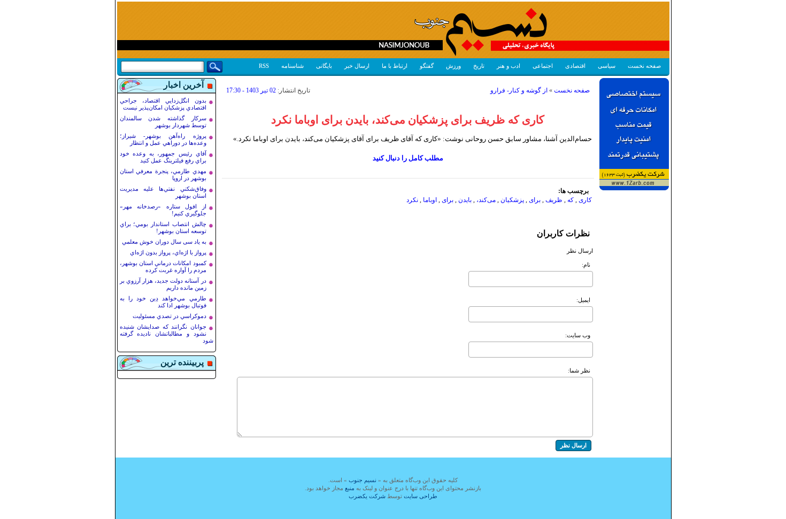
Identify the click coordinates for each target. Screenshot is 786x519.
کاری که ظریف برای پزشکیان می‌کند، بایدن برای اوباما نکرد (407, 119)
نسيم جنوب (362, 480)
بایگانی (324, 66)
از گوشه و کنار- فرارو (519, 90)
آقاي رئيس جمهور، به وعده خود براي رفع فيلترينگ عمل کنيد (163, 157)
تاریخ (478, 66)
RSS (264, 66)
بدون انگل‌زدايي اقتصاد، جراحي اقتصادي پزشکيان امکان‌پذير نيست (163, 104)
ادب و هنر (508, 66)
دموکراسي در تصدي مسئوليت (169, 316)
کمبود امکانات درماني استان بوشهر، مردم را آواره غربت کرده (163, 266)
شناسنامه (292, 66)
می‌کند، (486, 200)
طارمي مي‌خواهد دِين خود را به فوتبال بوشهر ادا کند (163, 301)
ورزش (453, 66)
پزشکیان (512, 200)
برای (535, 200)
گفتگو (427, 66)
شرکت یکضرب (367, 496)
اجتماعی (543, 66)
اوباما (430, 200)
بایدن (465, 200)
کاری (585, 200)
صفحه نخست (644, 66)
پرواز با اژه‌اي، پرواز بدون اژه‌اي (168, 252)
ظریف (553, 200)
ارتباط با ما (394, 66)
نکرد (412, 200)
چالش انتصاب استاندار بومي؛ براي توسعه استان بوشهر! (163, 227)
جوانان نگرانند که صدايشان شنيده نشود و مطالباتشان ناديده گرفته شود (166, 333)
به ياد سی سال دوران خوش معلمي (164, 241)
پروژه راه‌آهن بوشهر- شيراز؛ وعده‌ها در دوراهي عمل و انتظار (163, 139)
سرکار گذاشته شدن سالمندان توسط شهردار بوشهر (163, 121)
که (570, 200)
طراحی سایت (420, 496)
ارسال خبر (356, 66)
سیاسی (606, 66)
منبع (350, 488)
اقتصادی (575, 66)
